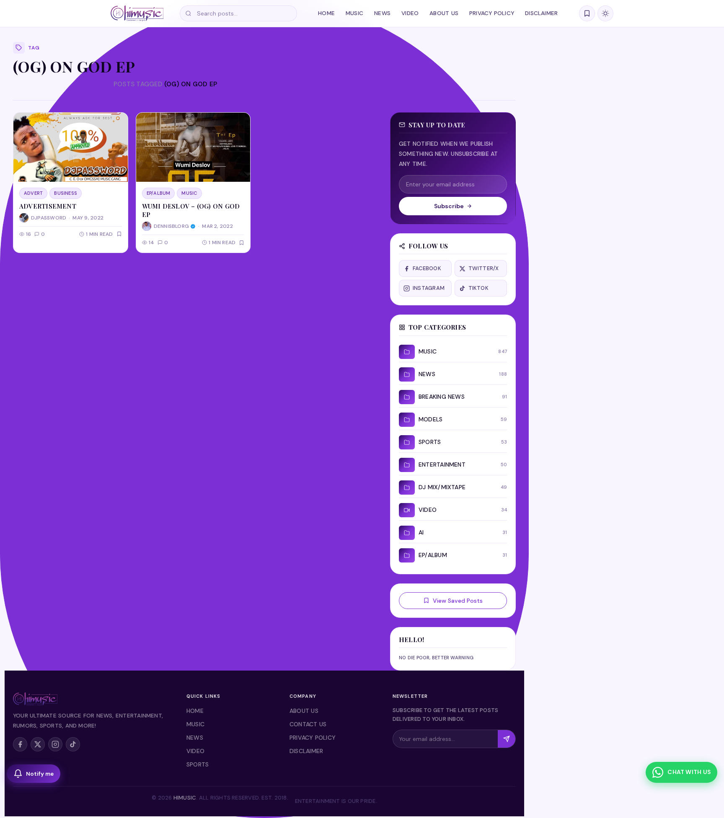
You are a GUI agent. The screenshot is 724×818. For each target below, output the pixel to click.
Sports (197, 764)
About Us (443, 13)
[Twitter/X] (38, 744)
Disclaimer (541, 13)
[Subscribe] (506, 739)
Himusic (185, 797)
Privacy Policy (491, 13)
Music (354, 13)
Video (410, 13)
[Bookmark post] (119, 234)
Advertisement (47, 206)
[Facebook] (20, 744)
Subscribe (449, 206)
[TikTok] (73, 744)
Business (65, 193)
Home (326, 13)
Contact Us (308, 724)
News (382, 13)
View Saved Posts (458, 600)
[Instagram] (55, 744)
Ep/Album (159, 193)
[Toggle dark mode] (605, 13)
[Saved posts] (587, 13)
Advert (33, 193)
